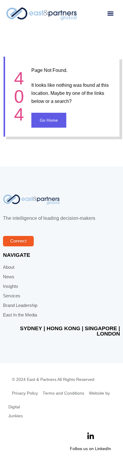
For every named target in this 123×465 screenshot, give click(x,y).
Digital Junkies (15, 411)
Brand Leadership (20, 305)
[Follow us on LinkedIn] (90, 436)
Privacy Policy (25, 393)
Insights (10, 286)
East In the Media (20, 315)
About (8, 267)
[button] (110, 13)
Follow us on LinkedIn (90, 448)
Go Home (49, 120)
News (8, 276)
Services (11, 295)
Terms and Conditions (63, 393)
